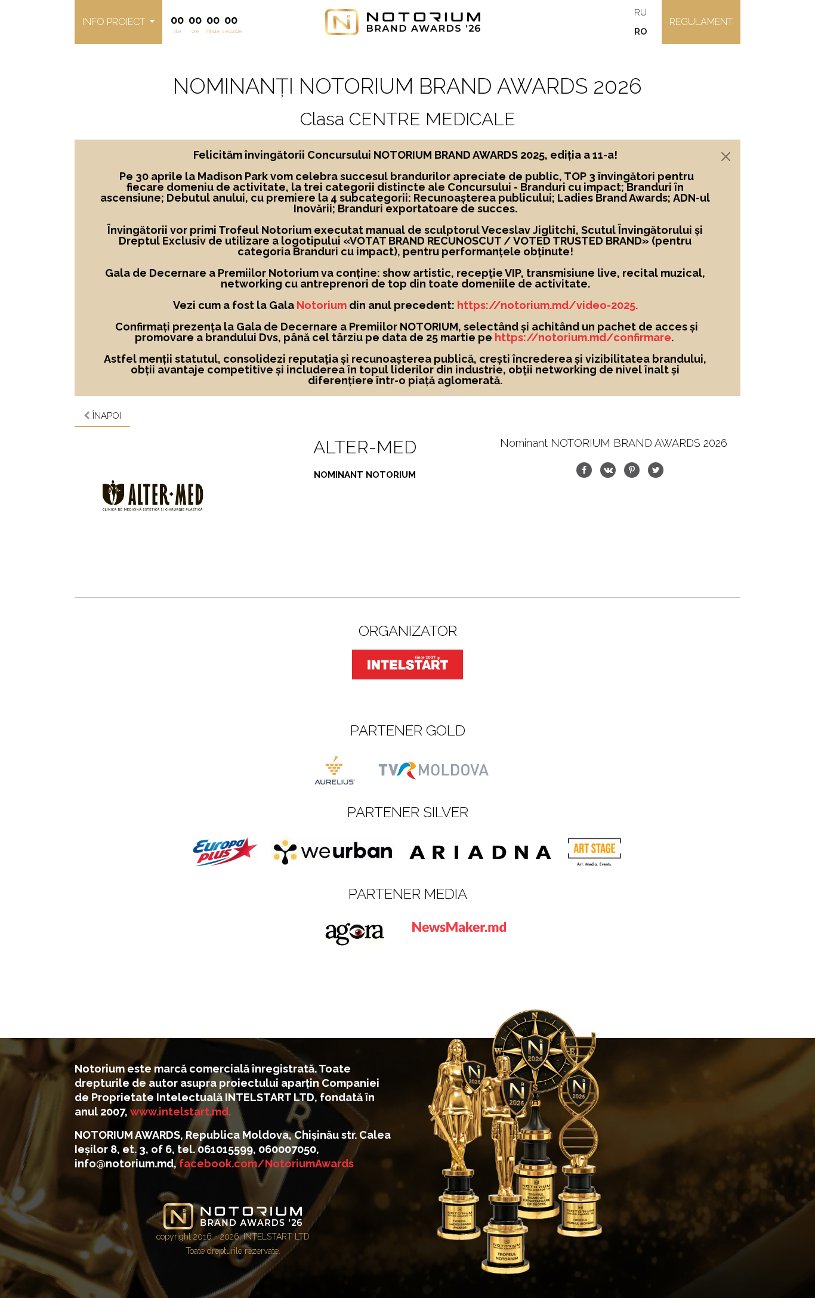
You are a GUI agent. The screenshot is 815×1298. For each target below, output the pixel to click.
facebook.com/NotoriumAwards (266, 1163)
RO (640, 31)
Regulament (701, 21)
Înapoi (105, 415)
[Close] (726, 156)
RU (640, 12)
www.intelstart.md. (180, 1111)
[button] (118, 22)
